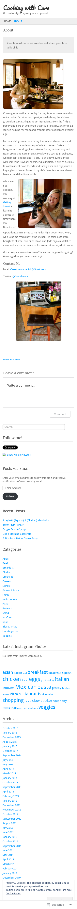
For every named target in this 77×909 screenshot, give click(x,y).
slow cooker (42, 701)
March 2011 (9, 864)
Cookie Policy (13, 893)
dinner (25, 680)
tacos (6, 708)
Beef (5, 563)
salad (50, 694)
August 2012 (10, 823)
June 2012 (8, 832)
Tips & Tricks (10, 626)
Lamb (6, 594)
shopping (13, 700)
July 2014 (8, 759)
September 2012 (12, 818)
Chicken (7, 572)
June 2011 (8, 850)
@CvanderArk (20, 276)
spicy (63, 701)
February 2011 (11, 868)
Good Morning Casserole (17, 533)
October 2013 (10, 782)
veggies (46, 707)
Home (7, 21)
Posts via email (16, 468)
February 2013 (11, 796)
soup (56, 701)
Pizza (14, 694)
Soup (5, 622)
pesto (56, 688)
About (18, 21)
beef (25, 673)
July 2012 (8, 827)
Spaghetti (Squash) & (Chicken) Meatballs (26, 520)
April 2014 (8, 768)
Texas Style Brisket (13, 524)
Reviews (7, 608)
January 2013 (10, 800)
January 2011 (10, 873)
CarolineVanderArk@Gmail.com (28, 269)
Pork (5, 604)
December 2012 (12, 805)
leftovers (8, 688)
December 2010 (12, 877)
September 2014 (12, 755)
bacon (18, 673)
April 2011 (8, 859)
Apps (5, 558)
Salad (6, 612)
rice (44, 694)
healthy (50, 680)
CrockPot (8, 576)
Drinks (6, 585)
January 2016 (10, 732)
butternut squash (59, 673)
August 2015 (10, 741)
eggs (34, 679)
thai (13, 708)
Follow (10, 496)
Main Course (10, 599)
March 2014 (9, 773)
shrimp (27, 701)
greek (43, 680)
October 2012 (10, 814)
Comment (60, 414)
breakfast (37, 672)
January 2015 (10, 746)
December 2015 (12, 737)
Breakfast (8, 567)
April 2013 (8, 791)
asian (8, 672)
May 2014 (8, 764)
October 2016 (10, 728)
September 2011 (12, 846)
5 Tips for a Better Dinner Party (20, 538)
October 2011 (10, 841)
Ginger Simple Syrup (14, 529)
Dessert (7, 581)
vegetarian (33, 708)
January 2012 (10, 836)
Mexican (26, 686)
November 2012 (12, 809)
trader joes (21, 708)
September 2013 (12, 787)
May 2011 (8, 854)
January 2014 (10, 777)
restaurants (30, 693)
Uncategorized (11, 631)
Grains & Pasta (11, 590)
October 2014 (10, 750)
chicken (12, 679)
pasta (44, 686)
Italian (61, 679)
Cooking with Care (26, 7)
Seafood (7, 617)
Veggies (7, 635)
